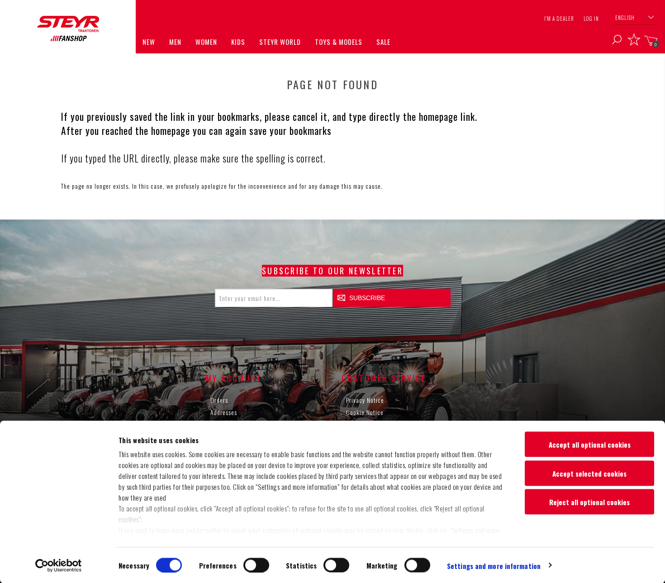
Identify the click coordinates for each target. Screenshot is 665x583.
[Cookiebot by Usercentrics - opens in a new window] (58, 565)
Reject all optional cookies (589, 502)
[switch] (256, 565)
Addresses (223, 412)
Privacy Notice (365, 400)
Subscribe (367, 297)
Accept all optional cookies (590, 444)
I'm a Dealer (559, 18)
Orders (219, 400)
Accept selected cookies (589, 473)
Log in (591, 18)
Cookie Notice (365, 412)
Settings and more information (494, 565)
